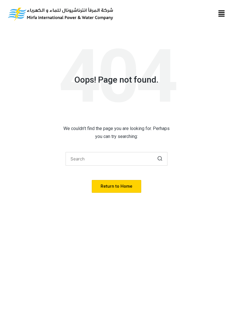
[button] (221, 14)
